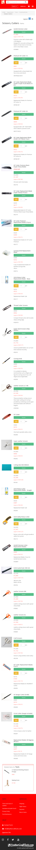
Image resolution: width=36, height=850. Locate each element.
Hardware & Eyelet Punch (9, 808)
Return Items (23, 812)
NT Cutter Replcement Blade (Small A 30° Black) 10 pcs (22, 138)
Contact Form (8, 825)
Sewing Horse (15, 780)
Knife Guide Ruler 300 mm (22, 568)
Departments (10, 12)
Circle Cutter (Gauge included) (23, 713)
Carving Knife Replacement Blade (22, 251)
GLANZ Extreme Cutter (21, 29)
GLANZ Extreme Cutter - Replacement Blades (21, 545)
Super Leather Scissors (21, 441)
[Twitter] (13, 839)
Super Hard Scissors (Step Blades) (22, 329)
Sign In (22, 6)
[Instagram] (3, 839)
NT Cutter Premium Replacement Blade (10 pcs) (22, 221)
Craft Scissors (18, 638)
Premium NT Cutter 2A (21, 111)
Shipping (21, 803)
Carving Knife (18, 359)
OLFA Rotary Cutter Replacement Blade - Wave (22, 278)
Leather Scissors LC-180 (21, 386)
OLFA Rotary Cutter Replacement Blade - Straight (23, 489)
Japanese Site (6, 832)
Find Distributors (7, 814)
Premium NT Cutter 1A (21, 56)
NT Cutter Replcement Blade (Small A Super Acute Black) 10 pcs (23, 83)
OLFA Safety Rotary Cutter (22, 517)
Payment (21, 809)
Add (16, 63)
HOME (3, 12)
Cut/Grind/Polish (23, 12)
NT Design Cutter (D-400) (21, 694)
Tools (16, 12)
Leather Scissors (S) (20, 615)
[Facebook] (8, 839)
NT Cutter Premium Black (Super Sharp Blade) (21, 166)
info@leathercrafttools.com (13, 829)
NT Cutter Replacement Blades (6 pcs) (23, 665)
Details (23, 32)
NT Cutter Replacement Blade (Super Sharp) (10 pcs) (23, 191)
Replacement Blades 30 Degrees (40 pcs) (24, 740)
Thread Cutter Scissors (21, 305)
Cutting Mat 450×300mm (21, 465)
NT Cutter (17, 414)
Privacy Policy (6, 811)
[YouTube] (18, 839)
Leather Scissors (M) (20, 591)
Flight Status (22, 806)
